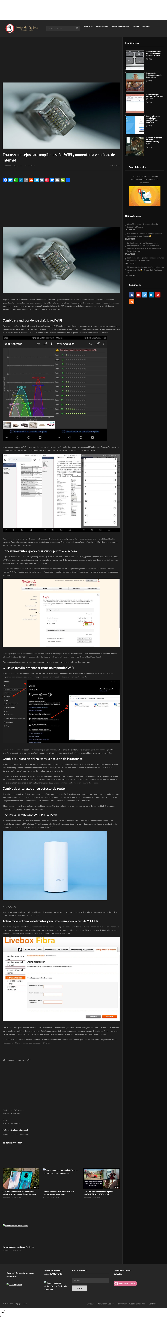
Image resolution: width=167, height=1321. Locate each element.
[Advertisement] (83, 10)
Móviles (136, 26)
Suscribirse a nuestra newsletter (131, 1304)
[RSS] (131, 301)
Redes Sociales (102, 26)
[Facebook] (131, 294)
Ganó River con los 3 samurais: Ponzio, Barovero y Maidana (142, 225)
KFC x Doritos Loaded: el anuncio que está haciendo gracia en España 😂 (144, 234)
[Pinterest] (157, 294)
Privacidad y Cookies (106, 1304)
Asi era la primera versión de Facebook (18, 1247)
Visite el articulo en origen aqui (15, 1130)
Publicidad (88, 26)
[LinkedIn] (151, 294)
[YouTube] (138, 294)
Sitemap (90, 1304)
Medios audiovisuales (120, 26)
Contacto (153, 1304)
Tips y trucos (18, 166)
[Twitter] (144, 294)
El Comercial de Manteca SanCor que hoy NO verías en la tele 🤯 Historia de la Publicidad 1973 (145, 270)
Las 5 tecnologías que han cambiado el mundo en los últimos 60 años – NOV (145, 259)
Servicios (146, 26)
